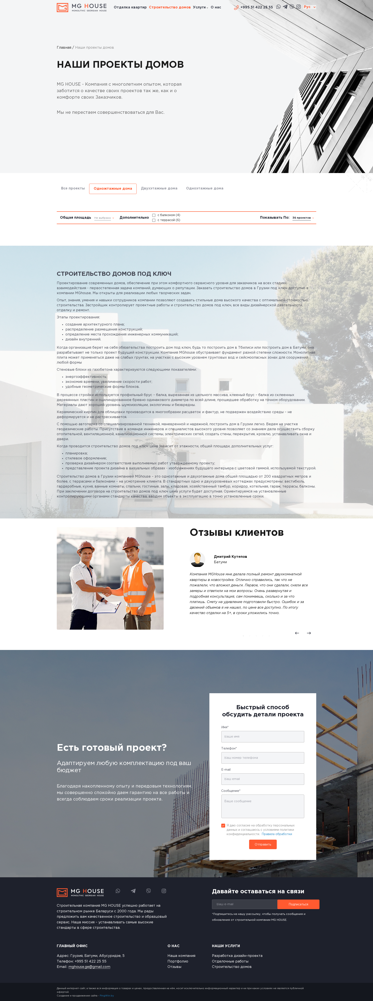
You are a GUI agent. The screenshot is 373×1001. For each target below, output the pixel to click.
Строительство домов (232, 967)
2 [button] (250, 636)
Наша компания (181, 956)
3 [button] (256, 636)
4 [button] (263, 636)
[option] (186, 86)
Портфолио (178, 961)
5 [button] (269, 636)
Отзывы (174, 967)
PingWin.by (107, 996)
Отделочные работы (230, 961)
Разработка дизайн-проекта (237, 956)
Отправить (263, 844)
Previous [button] (297, 633)
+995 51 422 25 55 (90, 961)
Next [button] (309, 633)
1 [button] (243, 636)
